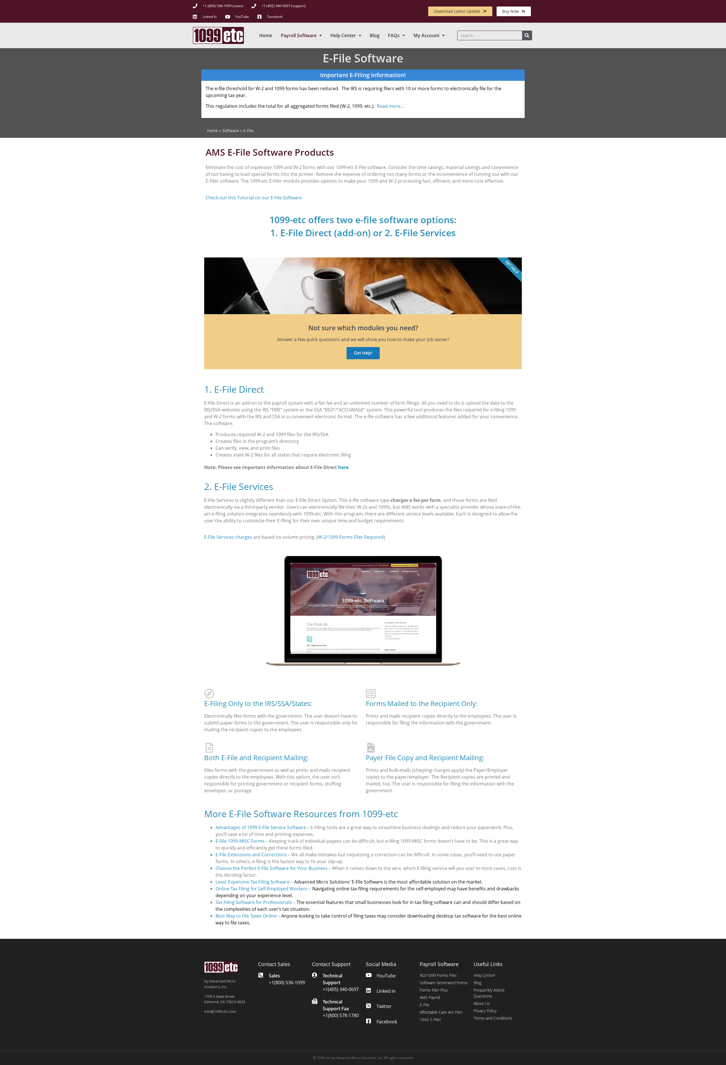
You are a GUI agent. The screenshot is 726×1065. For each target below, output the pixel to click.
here (343, 467)
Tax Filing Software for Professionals (254, 902)
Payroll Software (298, 35)
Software (230, 130)
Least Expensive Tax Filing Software (253, 882)
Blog (374, 35)
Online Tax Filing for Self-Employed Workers (262, 889)
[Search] (527, 35)
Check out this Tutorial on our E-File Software (254, 198)
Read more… (390, 106)
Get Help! (363, 353)
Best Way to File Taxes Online (246, 916)
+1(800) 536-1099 (287, 982)
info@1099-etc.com (220, 1011)
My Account (426, 35)
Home (265, 35)
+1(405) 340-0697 (341, 989)
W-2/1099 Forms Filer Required (351, 537)
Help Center (343, 35)
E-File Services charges (228, 537)
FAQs (394, 35)
